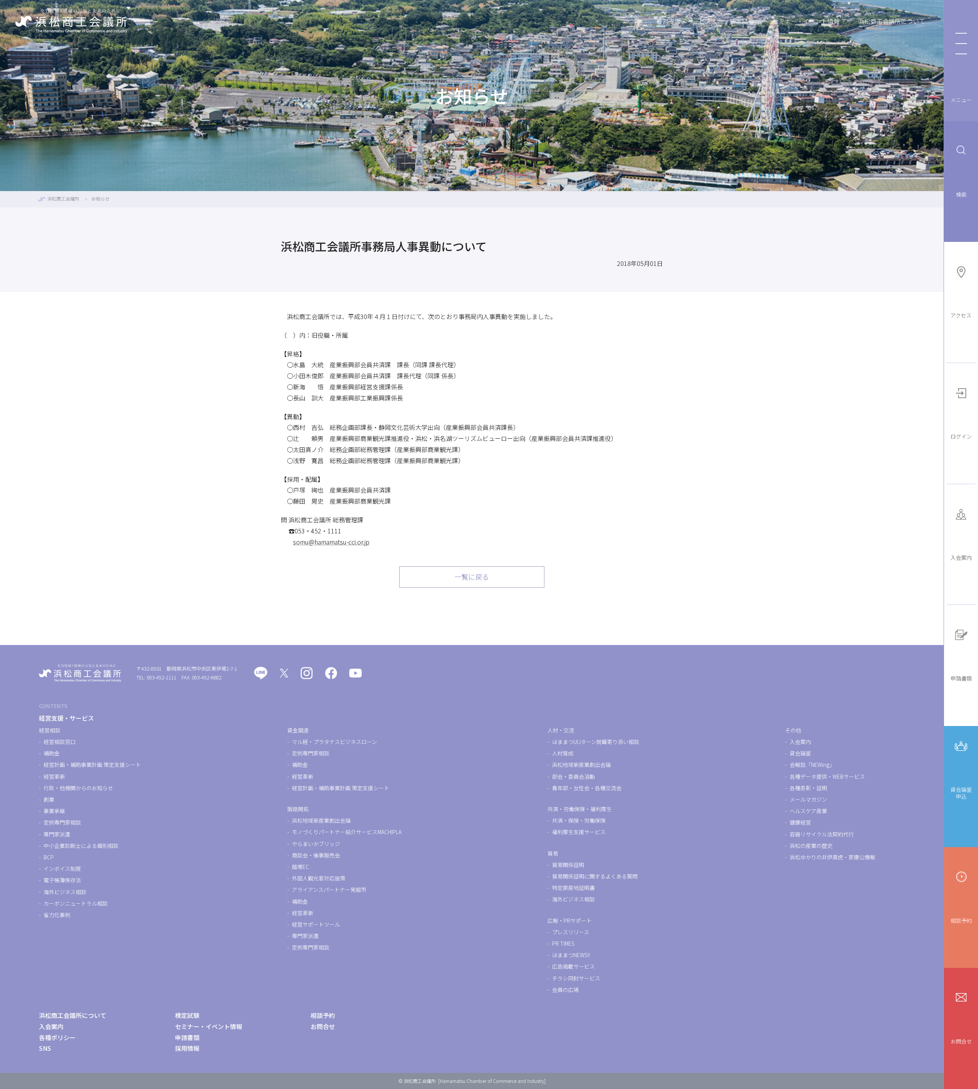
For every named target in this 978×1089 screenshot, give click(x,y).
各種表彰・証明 (808, 788)
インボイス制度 (62, 868)
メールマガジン (808, 799)
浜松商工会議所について (891, 21)
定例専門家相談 (62, 822)
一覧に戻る (472, 577)
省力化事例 (57, 915)
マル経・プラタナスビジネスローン (334, 741)
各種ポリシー (57, 1037)
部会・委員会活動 (573, 776)
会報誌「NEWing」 (812, 764)
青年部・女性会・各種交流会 (587, 788)
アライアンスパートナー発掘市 (329, 889)
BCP (49, 857)
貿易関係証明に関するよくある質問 (595, 876)
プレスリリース (570, 932)
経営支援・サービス (683, 21)
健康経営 (800, 822)
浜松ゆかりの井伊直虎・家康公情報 (832, 857)
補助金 (52, 753)
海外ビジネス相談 (65, 892)
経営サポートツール (316, 924)
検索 (961, 194)
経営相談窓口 (60, 741)
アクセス (961, 315)
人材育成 (562, 753)
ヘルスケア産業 (808, 811)
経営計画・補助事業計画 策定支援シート (92, 764)
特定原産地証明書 (573, 887)
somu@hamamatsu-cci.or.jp (331, 541)
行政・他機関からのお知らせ (78, 788)
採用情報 (187, 1048)
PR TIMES (563, 943)
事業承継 (54, 811)
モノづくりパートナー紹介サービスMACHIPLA (347, 832)
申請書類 (961, 678)
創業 (49, 799)
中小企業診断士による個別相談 (81, 845)
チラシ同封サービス (576, 978)
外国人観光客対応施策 (318, 878)
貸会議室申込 (961, 793)
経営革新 (54, 776)
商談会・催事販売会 (316, 855)
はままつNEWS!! (571, 955)
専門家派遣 (57, 834)
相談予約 (961, 920)
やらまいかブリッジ (316, 844)
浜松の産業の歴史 (811, 845)
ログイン (961, 436)
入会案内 (961, 557)
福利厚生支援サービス (579, 832)
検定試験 (742, 21)
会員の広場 (565, 989)
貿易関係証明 (568, 865)
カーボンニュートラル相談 (76, 903)
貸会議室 (800, 753)
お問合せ (961, 1041)
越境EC (300, 866)
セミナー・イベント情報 (806, 21)
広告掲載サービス (573, 966)
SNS (45, 1048)
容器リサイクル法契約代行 (822, 834)
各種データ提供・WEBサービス (827, 776)
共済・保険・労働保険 (579, 820)
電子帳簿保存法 (62, 880)
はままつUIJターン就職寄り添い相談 (595, 741)
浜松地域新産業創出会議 (321, 820)
